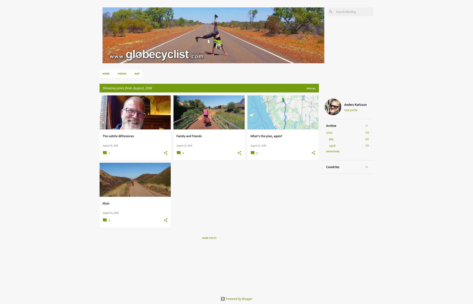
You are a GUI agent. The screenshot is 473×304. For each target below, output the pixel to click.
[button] (165, 153)
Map (137, 73)
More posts (209, 238)
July (331, 139)
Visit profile (351, 110)
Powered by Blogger (238, 298)
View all (311, 88)
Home (106, 73)
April (332, 145)
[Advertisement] (347, 233)
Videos (122, 73)
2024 (329, 132)
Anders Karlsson (355, 104)
